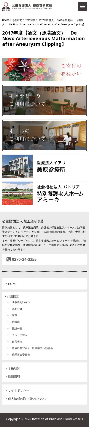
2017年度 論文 (46, 20)
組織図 (16, 322)
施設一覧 (17, 328)
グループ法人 (19, 335)
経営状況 (17, 341)
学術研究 (17, 20)
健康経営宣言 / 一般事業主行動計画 (32, 348)
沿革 (14, 315)
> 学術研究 (12, 368)
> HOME (11, 284)
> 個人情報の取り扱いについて (26, 399)
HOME (5, 20)
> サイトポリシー (17, 390)
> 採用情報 (12, 376)
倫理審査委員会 (21, 354)
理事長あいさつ (21, 302)
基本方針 (17, 309)
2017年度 (30, 20)
